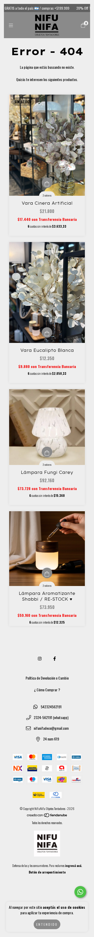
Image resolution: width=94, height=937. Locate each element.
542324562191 (51, 706)
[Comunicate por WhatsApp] (80, 892)
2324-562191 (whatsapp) (51, 717)
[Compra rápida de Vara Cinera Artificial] (47, 182)
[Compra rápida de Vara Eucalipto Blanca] (47, 332)
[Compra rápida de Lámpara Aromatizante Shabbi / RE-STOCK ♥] (47, 573)
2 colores (47, 195)
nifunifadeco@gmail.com (51, 728)
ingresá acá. (73, 865)
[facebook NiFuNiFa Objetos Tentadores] (55, 658)
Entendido (47, 924)
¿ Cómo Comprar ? (47, 689)
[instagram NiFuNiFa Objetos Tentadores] (40, 658)
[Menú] (11, 25)
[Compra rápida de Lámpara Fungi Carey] (47, 452)
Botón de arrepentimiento (47, 872)
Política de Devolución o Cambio (47, 678)
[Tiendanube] (47, 816)
